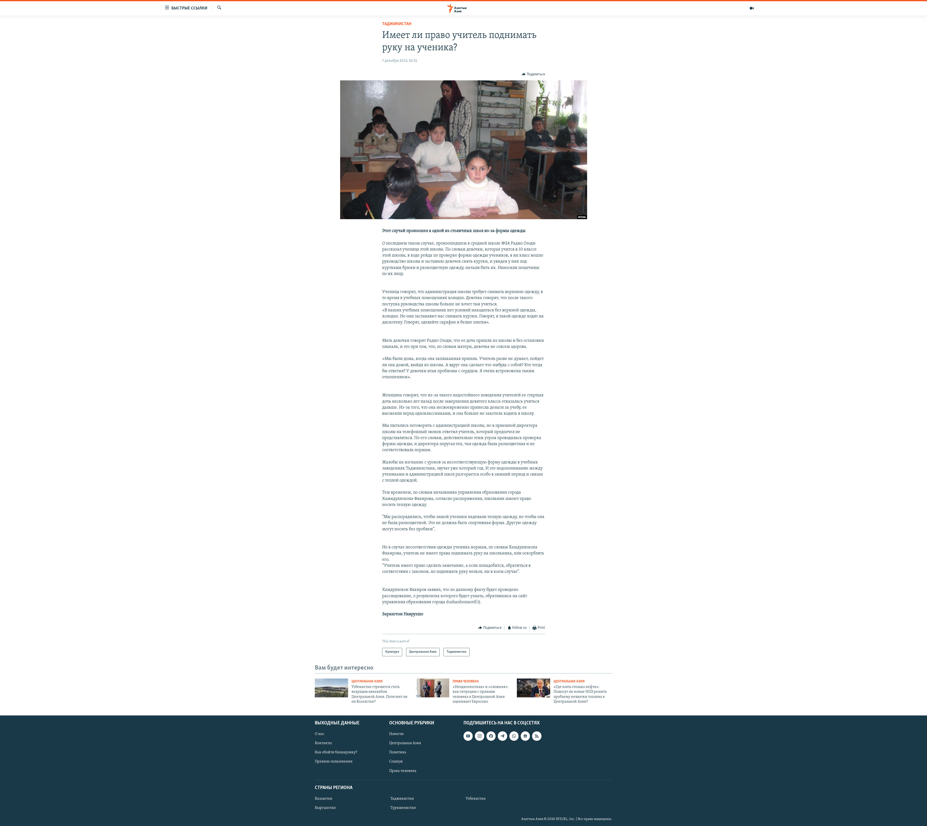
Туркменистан (403, 808)
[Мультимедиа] (751, 8)
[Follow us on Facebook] (491, 736)
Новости (396, 734)
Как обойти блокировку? (336, 752)
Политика (397, 752)
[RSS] (536, 736)
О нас (319, 734)
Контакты (323, 743)
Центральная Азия (367, 681)
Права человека (466, 681)
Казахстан (323, 798)
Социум (396, 761)
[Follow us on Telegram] (502, 736)
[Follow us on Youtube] (468, 736)
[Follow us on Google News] (525, 736)
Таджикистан (396, 24)
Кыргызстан (325, 808)
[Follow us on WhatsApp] (514, 736)
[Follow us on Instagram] (479, 736)
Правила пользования (333, 761)
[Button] (533, 74)
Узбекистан (476, 798)
